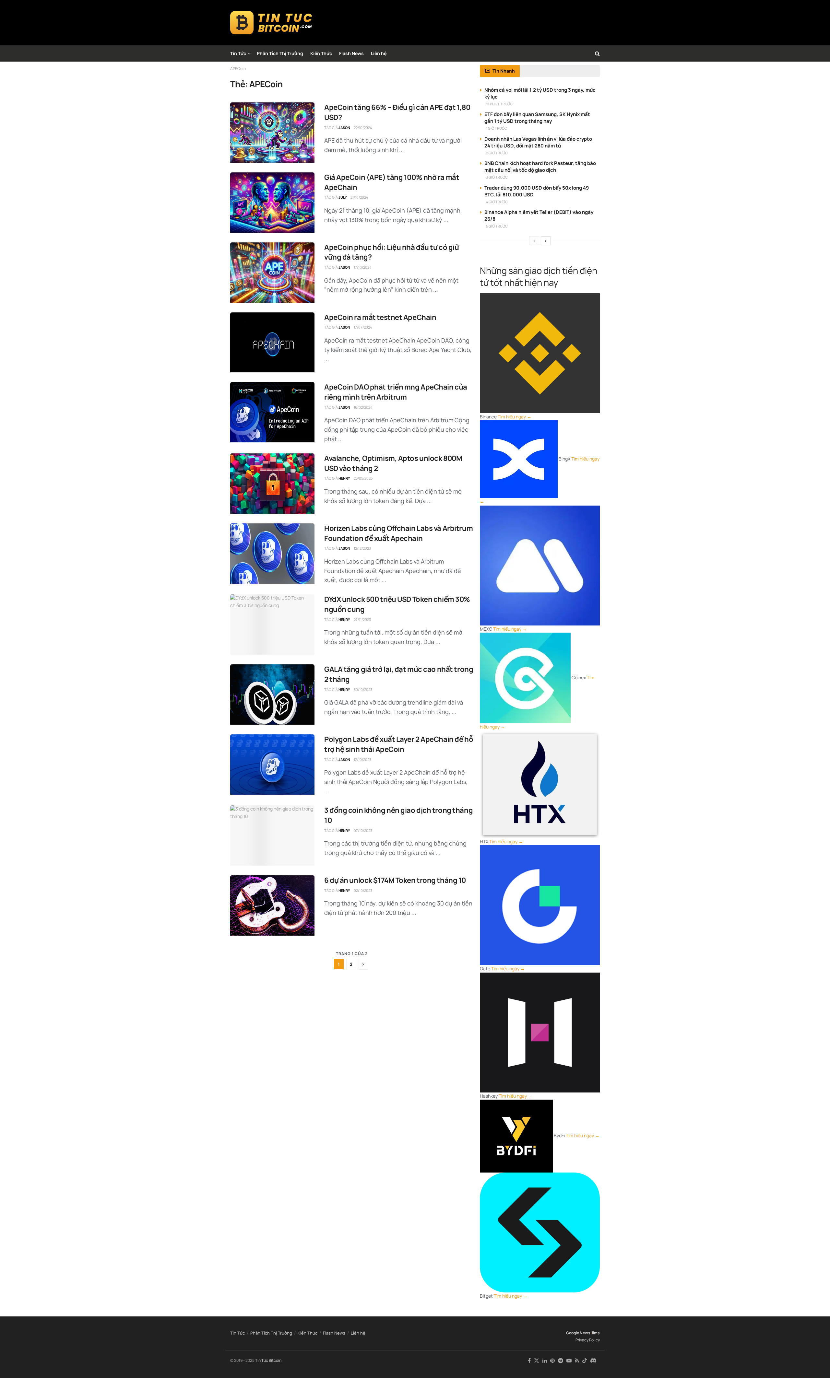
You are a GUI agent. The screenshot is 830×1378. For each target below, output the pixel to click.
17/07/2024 (363, 327)
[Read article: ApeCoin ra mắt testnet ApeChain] (272, 342)
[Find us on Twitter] (536, 1360)
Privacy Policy (587, 1340)
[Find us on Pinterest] (552, 1360)
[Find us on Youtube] (569, 1360)
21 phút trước (499, 103)
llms (596, 1333)
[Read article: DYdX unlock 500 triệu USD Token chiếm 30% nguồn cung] (272, 624)
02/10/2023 (363, 890)
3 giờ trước (497, 177)
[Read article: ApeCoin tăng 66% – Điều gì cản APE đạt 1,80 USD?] (272, 132)
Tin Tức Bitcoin (268, 1360)
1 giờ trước (496, 128)
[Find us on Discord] (593, 1360)
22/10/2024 (363, 127)
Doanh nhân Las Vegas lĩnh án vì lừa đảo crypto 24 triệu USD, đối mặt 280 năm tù (538, 142)
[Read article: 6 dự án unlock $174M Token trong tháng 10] (272, 905)
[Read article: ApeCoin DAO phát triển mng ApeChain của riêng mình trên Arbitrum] (272, 412)
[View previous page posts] (534, 240)
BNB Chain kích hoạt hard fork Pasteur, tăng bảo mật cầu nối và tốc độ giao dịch (540, 166)
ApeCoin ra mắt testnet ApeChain (380, 317)
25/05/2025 (363, 478)
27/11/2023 (362, 619)
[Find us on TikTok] (584, 1360)
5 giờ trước (497, 226)
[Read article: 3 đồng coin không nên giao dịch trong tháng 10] (272, 835)
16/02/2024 (363, 407)
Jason (344, 127)
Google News (578, 1333)
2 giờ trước (497, 152)
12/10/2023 (362, 759)
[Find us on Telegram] (560, 1360)
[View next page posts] (546, 240)
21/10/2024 (359, 197)
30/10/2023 (363, 689)
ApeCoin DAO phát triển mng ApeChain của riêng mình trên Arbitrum (395, 392)
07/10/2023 (363, 830)
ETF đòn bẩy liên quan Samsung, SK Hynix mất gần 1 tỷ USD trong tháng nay (537, 117)
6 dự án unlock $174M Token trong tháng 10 (395, 880)
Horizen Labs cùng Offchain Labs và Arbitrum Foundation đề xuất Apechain (398, 533)
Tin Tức (238, 53)
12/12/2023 (362, 548)
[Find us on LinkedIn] (544, 1360)
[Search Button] (597, 53)
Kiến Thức (321, 53)
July (342, 197)
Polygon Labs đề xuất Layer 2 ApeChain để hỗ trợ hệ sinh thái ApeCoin (398, 744)
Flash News (351, 53)
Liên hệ (378, 53)
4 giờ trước (497, 201)
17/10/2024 (362, 267)
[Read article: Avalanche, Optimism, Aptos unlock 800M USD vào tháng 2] (272, 483)
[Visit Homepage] (271, 22)
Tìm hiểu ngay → (514, 417)
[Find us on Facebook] (529, 1360)
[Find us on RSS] (577, 1360)
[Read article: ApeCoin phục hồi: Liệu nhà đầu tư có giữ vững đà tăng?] (272, 272)
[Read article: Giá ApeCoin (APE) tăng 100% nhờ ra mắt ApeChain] (272, 202)
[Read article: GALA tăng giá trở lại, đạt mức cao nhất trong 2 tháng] (272, 694)
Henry (344, 478)
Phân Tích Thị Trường (280, 53)
